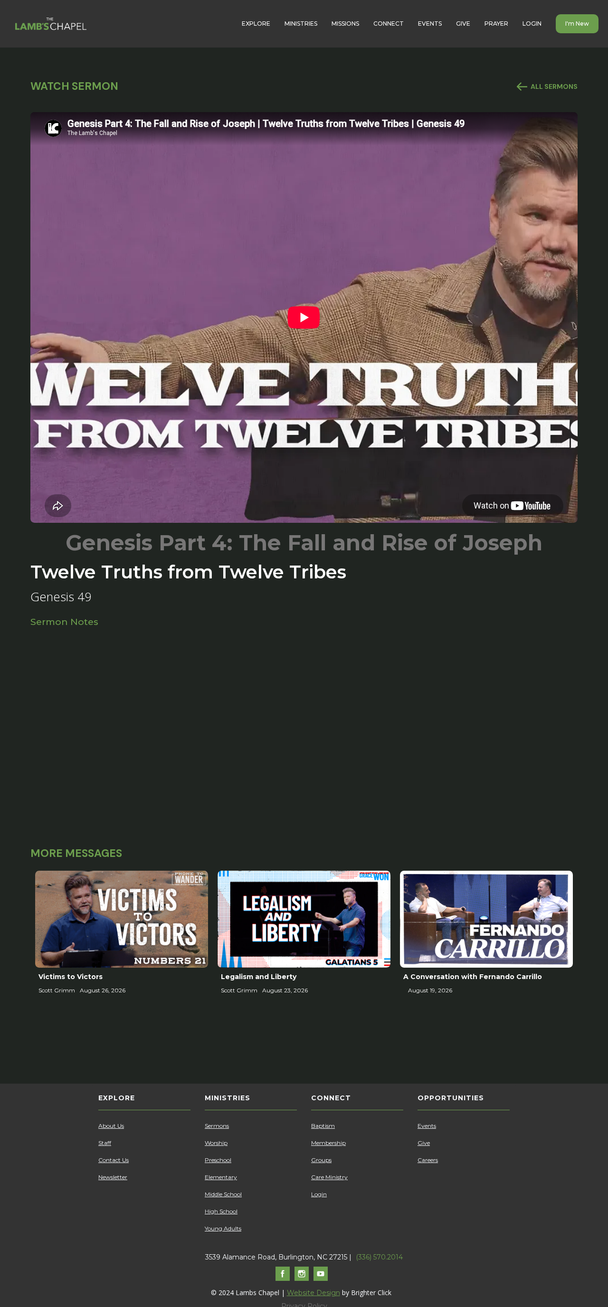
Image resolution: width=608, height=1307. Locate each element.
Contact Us (113, 1159)
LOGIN (532, 23)
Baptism (323, 1125)
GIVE (463, 23)
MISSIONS (345, 23)
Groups (321, 1159)
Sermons (217, 1125)
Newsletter (112, 1177)
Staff (104, 1142)
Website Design (313, 1292)
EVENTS (430, 23)
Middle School (223, 1194)
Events (427, 1125)
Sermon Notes (64, 621)
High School (221, 1211)
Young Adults (223, 1228)
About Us (111, 1125)
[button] (256, 24)
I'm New (577, 23)
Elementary (221, 1177)
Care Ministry (329, 1177)
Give (424, 1142)
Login (319, 1194)
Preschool (218, 1159)
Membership (328, 1142)
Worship (216, 1142)
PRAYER (496, 23)
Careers (428, 1159)
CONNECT (388, 23)
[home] (51, 24)
